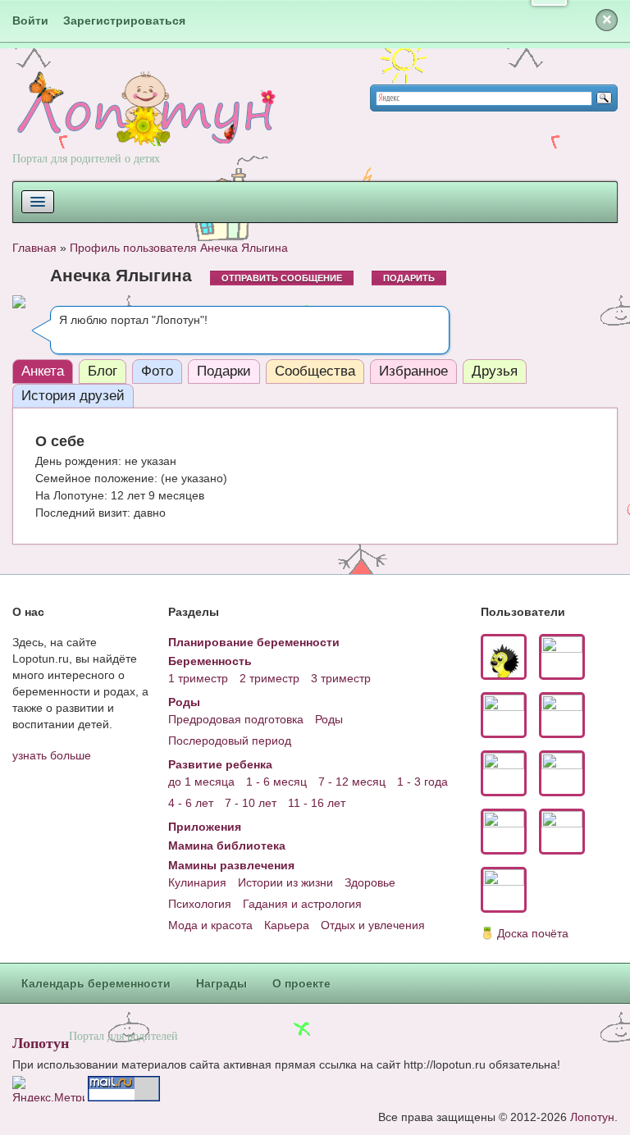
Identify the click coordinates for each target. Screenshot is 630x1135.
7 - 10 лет (250, 802)
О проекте (301, 983)
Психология (199, 903)
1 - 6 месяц (276, 781)
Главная (34, 247)
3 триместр (341, 678)
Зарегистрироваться (124, 20)
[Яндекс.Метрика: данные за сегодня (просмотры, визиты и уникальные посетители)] (48, 1088)
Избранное (413, 371)
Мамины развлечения (231, 865)
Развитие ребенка (220, 764)
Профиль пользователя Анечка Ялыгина (179, 247)
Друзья (495, 371)
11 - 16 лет (316, 802)
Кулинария (197, 882)
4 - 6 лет (190, 802)
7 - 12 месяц (352, 781)
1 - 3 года (422, 781)
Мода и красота (210, 925)
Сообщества (315, 371)
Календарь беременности (96, 983)
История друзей (73, 395)
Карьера (286, 925)
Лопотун (40, 1042)
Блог (102, 371)
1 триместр (198, 678)
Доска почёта (532, 933)
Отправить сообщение (281, 278)
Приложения (204, 826)
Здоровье (370, 882)
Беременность (210, 661)
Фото (157, 371)
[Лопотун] (144, 123)
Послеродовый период (229, 740)
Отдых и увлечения (373, 925)
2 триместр (269, 678)
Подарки (224, 371)
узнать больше (51, 755)
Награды (221, 983)
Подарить (409, 278)
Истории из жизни (285, 882)
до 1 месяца (201, 781)
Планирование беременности (254, 642)
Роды (184, 702)
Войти (30, 20)
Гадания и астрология (302, 903)
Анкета (42, 371)
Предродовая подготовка (236, 719)
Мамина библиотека (226, 845)
